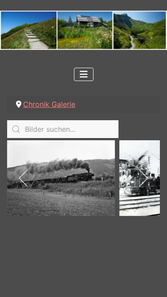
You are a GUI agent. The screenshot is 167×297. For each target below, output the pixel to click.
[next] (143, 178)
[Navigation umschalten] (84, 74)
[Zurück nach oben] (151, 280)
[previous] (24, 178)
